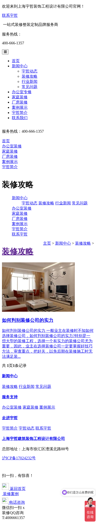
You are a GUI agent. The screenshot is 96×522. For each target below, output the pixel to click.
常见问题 (29, 87)
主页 (47, 243)
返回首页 (17, 488)
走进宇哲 (10, 418)
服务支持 (10, 397)
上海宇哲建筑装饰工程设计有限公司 (33, 438)
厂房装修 (20, 102)
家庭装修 (20, 97)
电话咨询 (16, 502)
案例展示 (20, 107)
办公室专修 (22, 92)
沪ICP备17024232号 (19, 458)
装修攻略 (29, 76)
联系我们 (20, 118)
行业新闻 (29, 81)
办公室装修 (12, 146)
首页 (16, 61)
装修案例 (10, 494)
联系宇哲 (10, 15)
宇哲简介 (20, 112)
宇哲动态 (29, 71)
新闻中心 (20, 66)
